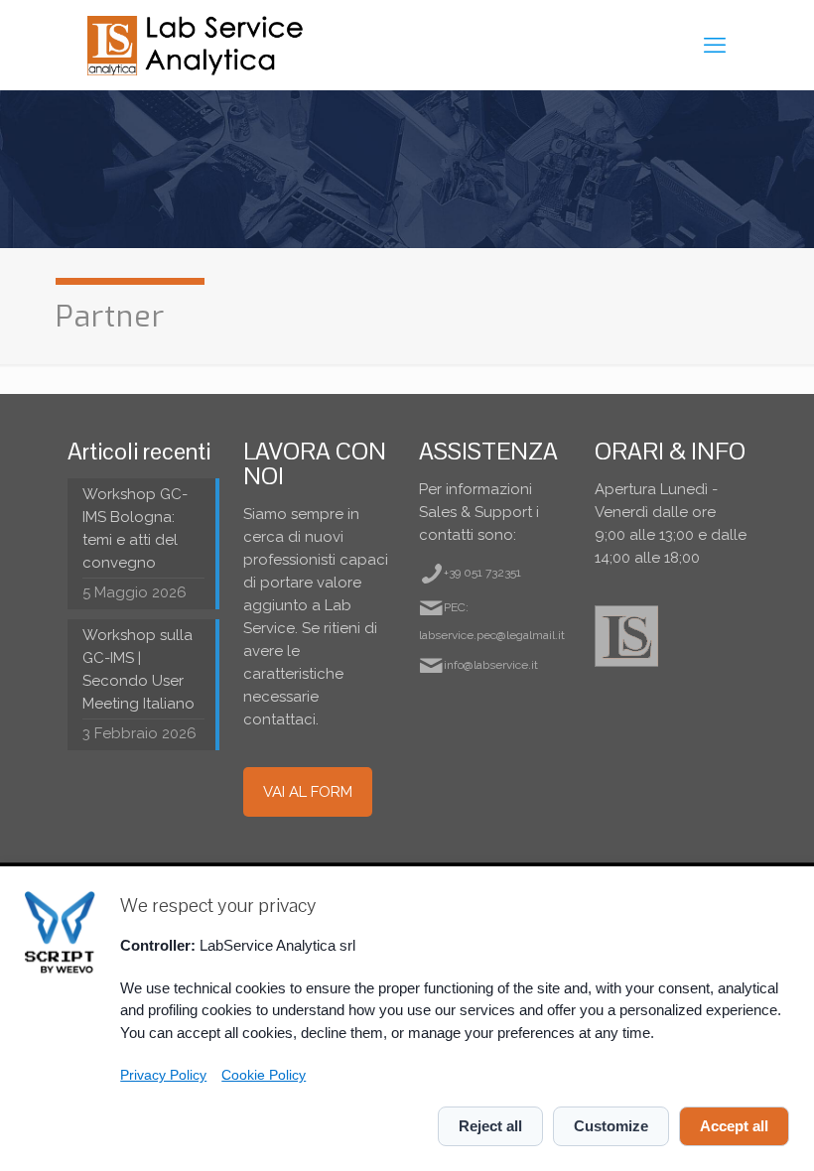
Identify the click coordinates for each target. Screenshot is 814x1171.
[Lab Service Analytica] (197, 44)
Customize (611, 1125)
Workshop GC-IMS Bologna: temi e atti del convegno (135, 528)
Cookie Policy (263, 1075)
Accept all (734, 1125)
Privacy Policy (163, 1075)
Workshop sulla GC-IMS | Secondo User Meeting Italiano (138, 669)
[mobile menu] (715, 45)
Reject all (490, 1125)
